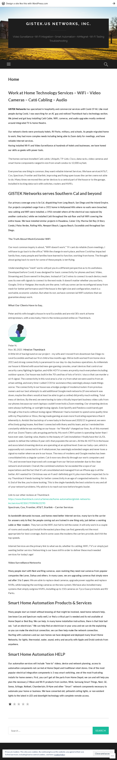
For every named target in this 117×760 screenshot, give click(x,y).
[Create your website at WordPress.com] (58, 3)
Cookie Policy (59, 754)
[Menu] (8, 64)
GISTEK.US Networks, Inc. (58, 24)
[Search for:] (58, 730)
